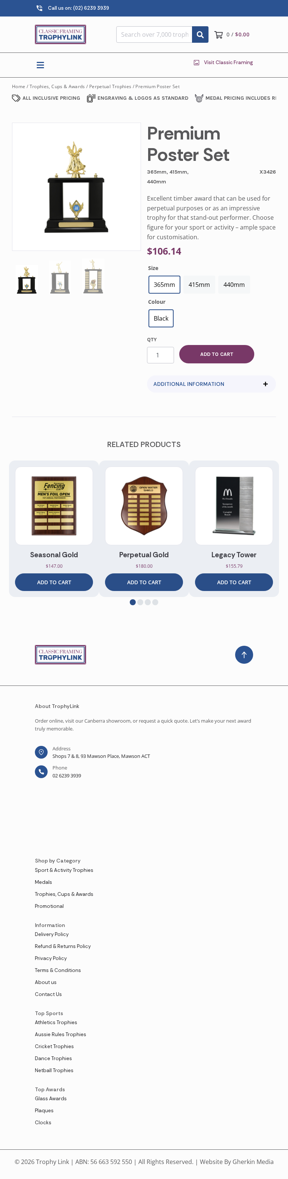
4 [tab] (155, 602)
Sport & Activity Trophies (64, 870)
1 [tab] (133, 602)
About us (46, 982)
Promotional (49, 906)
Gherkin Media (253, 1162)
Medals (43, 882)
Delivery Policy (52, 934)
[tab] (211, 384)
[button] (40, 65)
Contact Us (48, 994)
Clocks (43, 1122)
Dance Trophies (53, 1058)
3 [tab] (148, 602)
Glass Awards (51, 1098)
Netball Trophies (54, 1070)
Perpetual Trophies (110, 86)
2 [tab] (140, 602)
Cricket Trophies (54, 1046)
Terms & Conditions (58, 970)
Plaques (44, 1110)
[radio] (164, 285)
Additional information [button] (188, 384)
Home (18, 86)
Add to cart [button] (54, 582)
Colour (156, 301)
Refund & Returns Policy (63, 946)
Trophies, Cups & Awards (57, 86)
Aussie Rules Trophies (60, 1034)
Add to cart (216, 354)
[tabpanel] (54, 528)
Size (153, 268)
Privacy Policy (51, 958)
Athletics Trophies (56, 1022)
